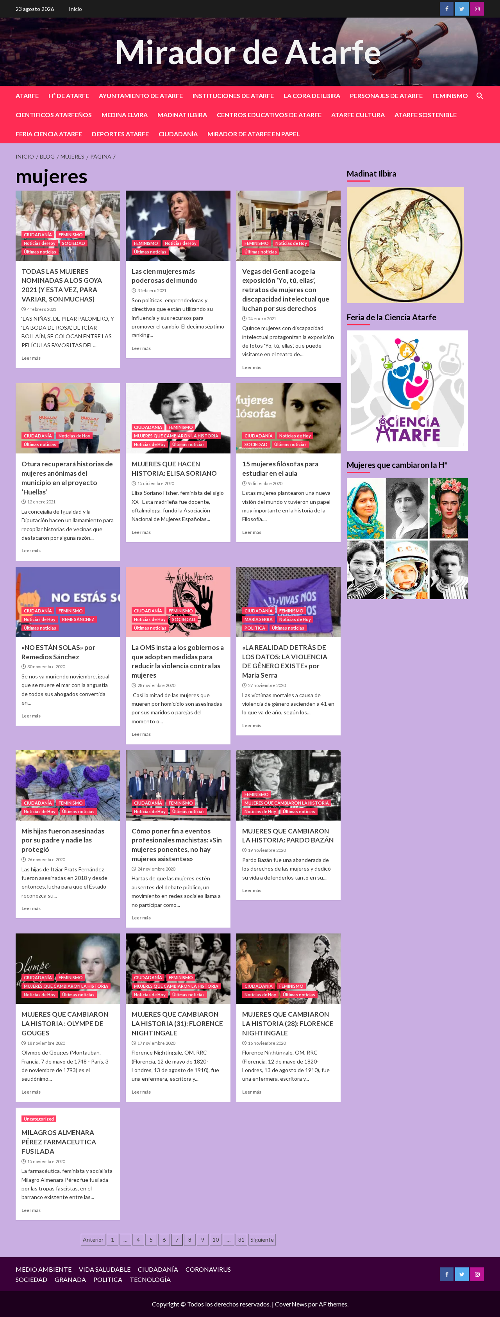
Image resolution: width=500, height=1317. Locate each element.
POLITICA (255, 627)
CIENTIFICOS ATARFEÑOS (54, 114)
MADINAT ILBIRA (182, 114)
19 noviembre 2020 (267, 850)
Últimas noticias (40, 251)
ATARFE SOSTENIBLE (426, 114)
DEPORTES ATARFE (120, 133)
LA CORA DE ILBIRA (312, 95)
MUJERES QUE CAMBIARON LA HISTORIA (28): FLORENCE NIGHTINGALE (288, 1023)
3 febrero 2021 (152, 290)
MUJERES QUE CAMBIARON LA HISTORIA (176, 435)
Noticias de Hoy (39, 243)
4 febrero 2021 (41, 309)
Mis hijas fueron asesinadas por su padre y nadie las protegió (62, 840)
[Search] (479, 96)
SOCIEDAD (73, 243)
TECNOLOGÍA (150, 1279)
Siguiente (262, 1239)
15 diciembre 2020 (156, 483)
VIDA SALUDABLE (104, 1269)
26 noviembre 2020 (46, 859)
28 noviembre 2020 (156, 685)
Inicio (75, 8)
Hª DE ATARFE (68, 95)
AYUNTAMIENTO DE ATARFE (141, 95)
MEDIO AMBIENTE (43, 1269)
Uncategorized (39, 1118)
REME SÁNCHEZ (78, 619)
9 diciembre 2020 (265, 483)
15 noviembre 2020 (46, 1161)
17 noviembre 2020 (156, 1043)
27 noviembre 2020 (267, 685)
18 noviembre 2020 (46, 1043)
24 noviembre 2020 (156, 868)
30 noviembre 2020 (46, 666)
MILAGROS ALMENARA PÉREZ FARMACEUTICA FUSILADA (58, 1141)
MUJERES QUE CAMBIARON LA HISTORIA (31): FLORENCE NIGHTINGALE (177, 1023)
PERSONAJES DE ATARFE (386, 95)
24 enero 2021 (262, 318)
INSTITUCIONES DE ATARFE (233, 95)
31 (241, 1239)
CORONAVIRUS (208, 1269)
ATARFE (27, 95)
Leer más (31, 358)
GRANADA (70, 1279)
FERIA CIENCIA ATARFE (49, 133)
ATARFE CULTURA (358, 114)
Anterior (93, 1239)
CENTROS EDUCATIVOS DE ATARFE (269, 114)
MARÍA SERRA (259, 619)
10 (215, 1239)
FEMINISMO (450, 95)
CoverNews (291, 1304)
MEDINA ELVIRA (125, 114)
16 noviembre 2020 (267, 1043)
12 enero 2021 (41, 501)
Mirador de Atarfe (248, 51)
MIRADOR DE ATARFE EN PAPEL (253, 133)
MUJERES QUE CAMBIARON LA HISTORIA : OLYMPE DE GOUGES (64, 1023)
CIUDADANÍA (178, 133)
